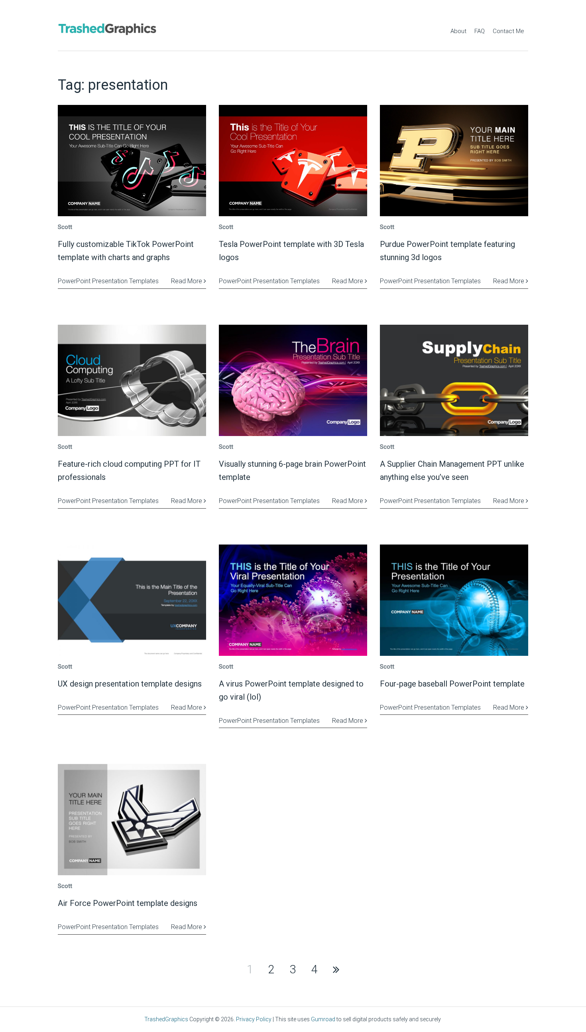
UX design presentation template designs (130, 684)
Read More (187, 281)
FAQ (479, 31)
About (458, 31)
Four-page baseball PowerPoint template (452, 684)
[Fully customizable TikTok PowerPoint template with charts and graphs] (132, 160)
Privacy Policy (253, 1019)
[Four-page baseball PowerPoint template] (454, 600)
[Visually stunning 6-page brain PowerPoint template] (293, 380)
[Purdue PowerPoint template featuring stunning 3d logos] (454, 160)
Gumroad (323, 1019)
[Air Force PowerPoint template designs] (132, 819)
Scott (65, 227)
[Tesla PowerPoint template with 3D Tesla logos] (293, 160)
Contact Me (508, 31)
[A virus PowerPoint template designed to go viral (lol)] (293, 600)
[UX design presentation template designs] (132, 600)
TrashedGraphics (166, 1019)
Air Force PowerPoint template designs (127, 903)
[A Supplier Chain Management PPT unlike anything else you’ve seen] (454, 380)
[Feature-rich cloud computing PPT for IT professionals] (132, 380)
